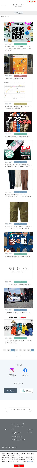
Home (6, 429)
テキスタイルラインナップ (18, 439)
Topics (8, 16)
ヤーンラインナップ (17, 437)
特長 (13, 429)
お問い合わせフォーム (18, 409)
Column (31, 429)
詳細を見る (30, 461)
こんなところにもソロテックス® (16, 433)
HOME (2, 16)
